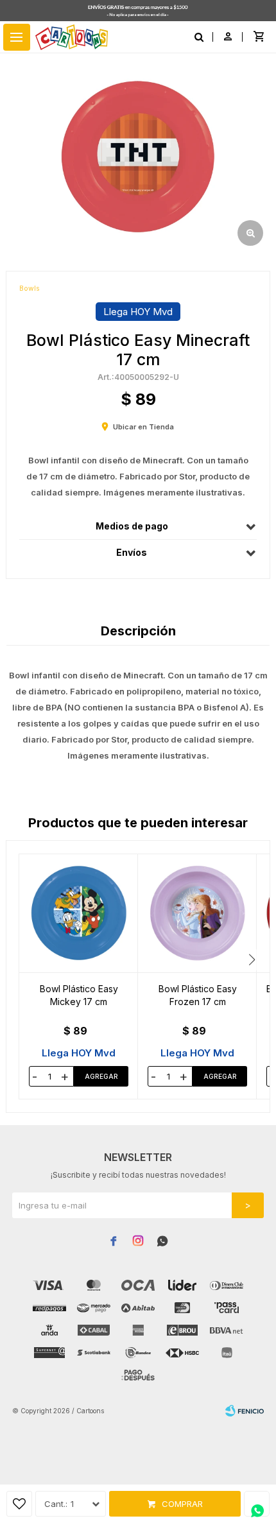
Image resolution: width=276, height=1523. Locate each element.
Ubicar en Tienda (143, 426)
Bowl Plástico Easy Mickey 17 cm (79, 995)
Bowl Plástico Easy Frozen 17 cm (198, 995)
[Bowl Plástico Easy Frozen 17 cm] (197, 913)
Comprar (182, 1504)
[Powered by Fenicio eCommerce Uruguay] (244, 1410)
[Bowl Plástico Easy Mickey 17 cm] (78, 913)
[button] (252, 960)
